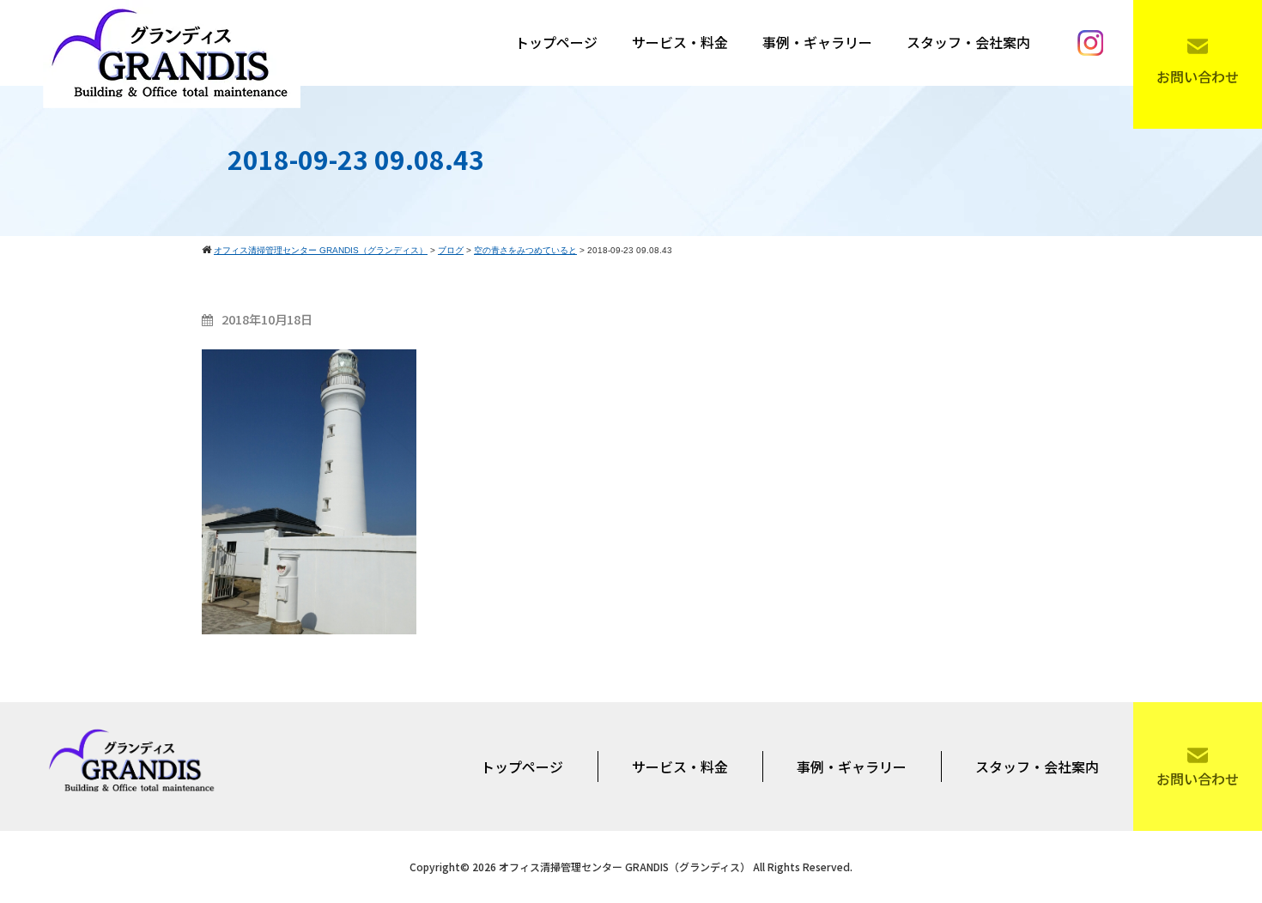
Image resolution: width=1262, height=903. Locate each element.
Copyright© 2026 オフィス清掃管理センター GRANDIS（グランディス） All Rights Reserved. (631, 866)
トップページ (556, 42)
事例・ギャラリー (817, 42)
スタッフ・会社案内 (968, 42)
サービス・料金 (680, 42)
